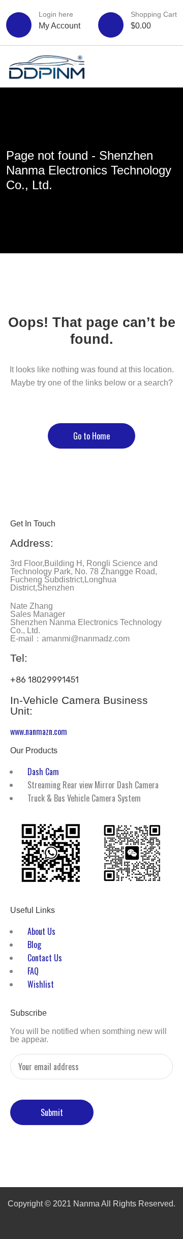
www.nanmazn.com (38, 731)
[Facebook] (29, 1154)
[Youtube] (126, 1154)
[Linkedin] (94, 1154)
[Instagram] (159, 1154)
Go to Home (91, 436)
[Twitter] (61, 1154)
